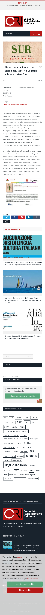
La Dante (7, 460)
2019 (6, 422)
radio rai (24, 471)
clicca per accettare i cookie (22, 396)
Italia (32, 451)
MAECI (33, 465)
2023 (34, 422)
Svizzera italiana (20, 479)
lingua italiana (15, 465)
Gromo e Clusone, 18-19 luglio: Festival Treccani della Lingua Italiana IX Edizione (22, 337)
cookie (19, 557)
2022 (27, 422)
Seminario (12, 475)
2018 (34, 417)
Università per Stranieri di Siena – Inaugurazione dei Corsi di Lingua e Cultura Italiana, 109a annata (23, 263)
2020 (13, 422)
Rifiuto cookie (25, 590)
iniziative (15, 451)
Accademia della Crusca (16, 431)
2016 (18, 417)
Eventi (40, 81)
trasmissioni (33, 478)
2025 (14, 426)
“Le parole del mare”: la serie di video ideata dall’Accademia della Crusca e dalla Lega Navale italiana (23, 5)
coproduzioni (8, 443)
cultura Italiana (9, 447)
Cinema (23, 435)
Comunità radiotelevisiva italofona (16, 439)
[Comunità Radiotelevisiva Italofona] (23, 20)
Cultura (28, 443)
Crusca (18, 443)
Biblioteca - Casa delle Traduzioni (15, 105)
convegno (34, 438)
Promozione (8, 471)
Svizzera (8, 478)
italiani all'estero (9, 456)
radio (16, 471)
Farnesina (7, 451)
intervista (24, 451)
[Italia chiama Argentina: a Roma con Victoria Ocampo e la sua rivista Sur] (22, 53)
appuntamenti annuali (11, 435)
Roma (38, 471)
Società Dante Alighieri (27, 475)
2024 (6, 427)
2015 (11, 418)
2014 (5, 418)
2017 (27, 417)
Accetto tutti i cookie (25, 584)
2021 (19, 422)
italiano (20, 456)
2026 (22, 427)
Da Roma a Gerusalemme (25, 447)
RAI (31, 470)
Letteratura (16, 460)
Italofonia (31, 456)
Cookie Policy (32, 579)
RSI (5, 474)
